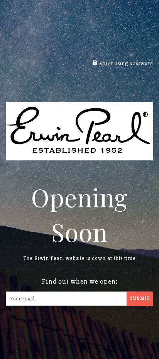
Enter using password (125, 63)
